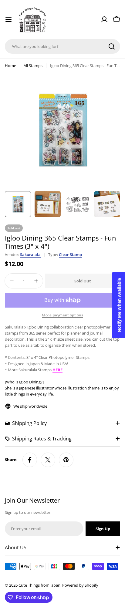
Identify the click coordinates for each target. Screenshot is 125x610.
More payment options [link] (62, 315)
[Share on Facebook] (29, 460)
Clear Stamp (70, 254)
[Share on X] (48, 460)
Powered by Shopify (80, 585)
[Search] (111, 46)
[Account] (104, 19)
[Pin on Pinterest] (66, 460)
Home (10, 65)
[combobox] (62, 46)
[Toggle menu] (8, 19)
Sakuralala (30, 254)
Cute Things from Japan (39, 585)
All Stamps (33, 65)
